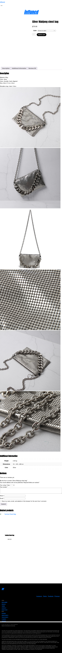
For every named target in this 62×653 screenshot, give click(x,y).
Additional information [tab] (19, 68)
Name (2, 496)
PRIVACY (4, 604)
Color (35, 30)
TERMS (3, 606)
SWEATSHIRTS (5, 615)
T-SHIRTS (4, 619)
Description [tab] (6, 68)
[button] (1, 5)
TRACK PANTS (5, 617)
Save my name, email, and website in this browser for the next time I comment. (24, 501)
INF (3, 588)
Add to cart (41, 34)
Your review (4, 487)
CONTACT (4, 608)
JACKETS (4, 620)
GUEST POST (4, 609)
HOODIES (4, 613)
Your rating (3, 485)
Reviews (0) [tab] (32, 68)
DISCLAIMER (4, 602)
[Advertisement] (31, 564)
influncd (2, 2)
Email (2, 498)
